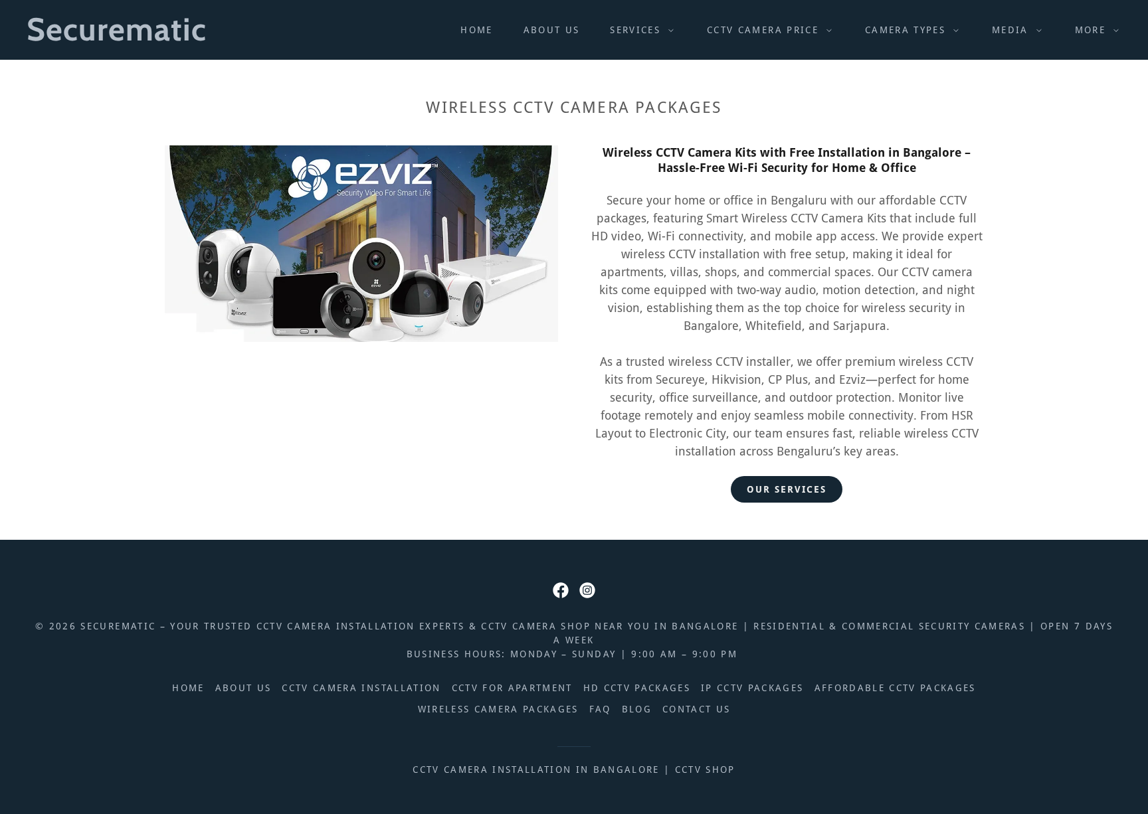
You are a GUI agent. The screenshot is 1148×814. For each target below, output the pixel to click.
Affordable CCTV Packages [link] (895, 688)
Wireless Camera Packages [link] (498, 709)
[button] (638, 30)
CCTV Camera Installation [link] (361, 688)
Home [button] (188, 688)
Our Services (786, 489)
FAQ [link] (600, 709)
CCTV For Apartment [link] (512, 688)
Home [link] (476, 30)
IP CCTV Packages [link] (752, 688)
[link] (180, 36)
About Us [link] (552, 30)
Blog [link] (637, 709)
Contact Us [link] (696, 709)
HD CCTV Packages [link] (636, 688)
